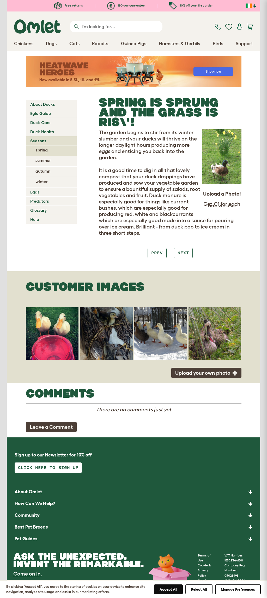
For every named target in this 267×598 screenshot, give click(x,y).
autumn (42, 171)
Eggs (34, 192)
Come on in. (27, 574)
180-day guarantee (131, 5)
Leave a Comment (51, 427)
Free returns (73, 5)
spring (41, 150)
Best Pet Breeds (31, 527)
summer (43, 160)
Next (183, 253)
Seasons (38, 140)
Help (34, 219)
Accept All (168, 589)
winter (41, 181)
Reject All (199, 589)
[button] (133, 539)
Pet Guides (26, 538)
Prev (157, 253)
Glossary (38, 210)
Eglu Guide (40, 113)
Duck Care (40, 122)
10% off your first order (196, 5)
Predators (39, 201)
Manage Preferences (238, 589)
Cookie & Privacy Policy (204, 570)
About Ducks (42, 104)
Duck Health (42, 131)
